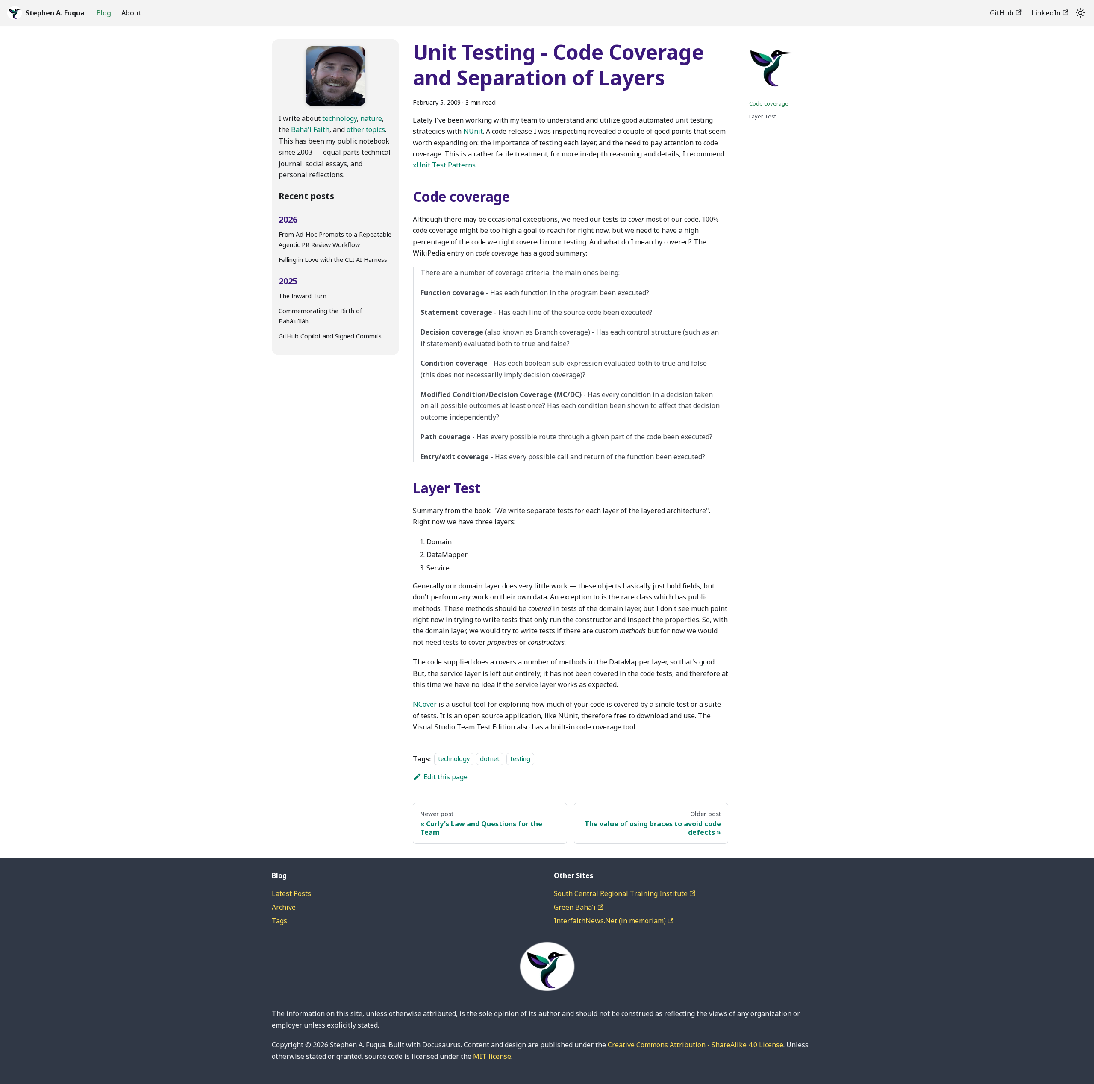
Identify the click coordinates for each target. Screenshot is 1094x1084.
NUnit (473, 131)
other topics (366, 129)
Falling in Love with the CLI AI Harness (333, 260)
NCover (425, 704)
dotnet (490, 759)
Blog (104, 13)
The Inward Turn (302, 296)
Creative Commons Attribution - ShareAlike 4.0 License (695, 1044)
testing (520, 759)
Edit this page (445, 776)
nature (371, 118)
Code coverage (768, 103)
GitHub (1002, 13)
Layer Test (762, 116)
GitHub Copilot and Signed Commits (330, 336)
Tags (279, 920)
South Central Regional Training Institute (621, 893)
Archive (284, 907)
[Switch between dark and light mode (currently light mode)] (1080, 13)
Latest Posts (291, 893)
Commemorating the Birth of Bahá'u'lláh (320, 316)
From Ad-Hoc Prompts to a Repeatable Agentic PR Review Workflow (335, 239)
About (131, 13)
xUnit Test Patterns (444, 165)
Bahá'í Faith (310, 129)
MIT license (492, 1056)
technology (339, 118)
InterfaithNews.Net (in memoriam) (610, 920)
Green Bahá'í (575, 907)
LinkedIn (1046, 13)
